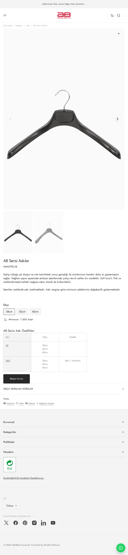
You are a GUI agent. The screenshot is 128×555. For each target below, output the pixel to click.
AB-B (8, 360)
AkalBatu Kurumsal (21, 545)
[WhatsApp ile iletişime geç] (120, 547)
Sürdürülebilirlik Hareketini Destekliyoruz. (23, 478)
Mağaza (19, 25)
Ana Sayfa (7, 25)
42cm (23, 312)
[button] (5, 15)
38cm (10, 312)
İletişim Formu (16, 378)
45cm (36, 312)
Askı (28, 25)
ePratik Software (52, 545)
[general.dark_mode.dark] (112, 15)
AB (7, 345)
